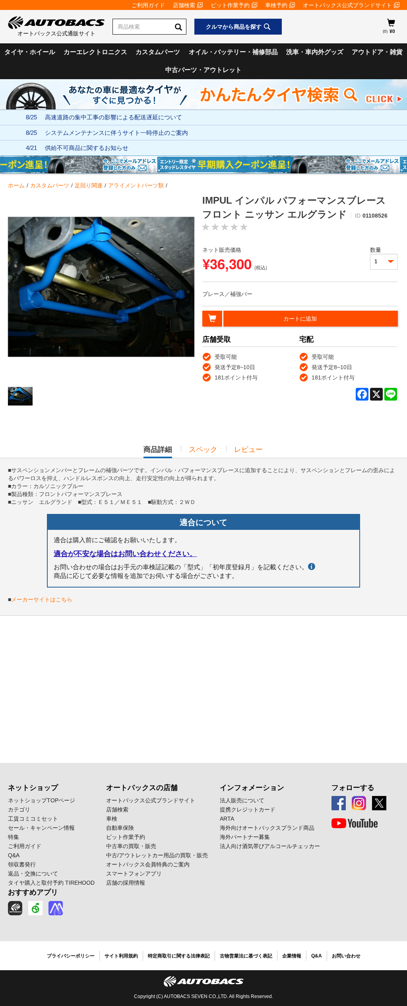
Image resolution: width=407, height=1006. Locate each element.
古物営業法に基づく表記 (246, 956)
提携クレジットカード (247, 809)
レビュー (248, 449)
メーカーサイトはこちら (41, 599)
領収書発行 (22, 864)
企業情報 (291, 956)
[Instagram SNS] (359, 803)
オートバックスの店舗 (142, 788)
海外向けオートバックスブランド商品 (267, 828)
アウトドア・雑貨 (377, 52)
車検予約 (276, 5)
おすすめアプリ (33, 892)
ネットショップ (33, 788)
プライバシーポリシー (71, 956)
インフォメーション (252, 788)
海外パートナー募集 (245, 837)
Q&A (13, 855)
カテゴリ (19, 809)
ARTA (227, 818)
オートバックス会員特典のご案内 (148, 864)
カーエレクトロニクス (95, 52)
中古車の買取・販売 (131, 846)
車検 (111, 818)
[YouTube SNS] (354, 823)
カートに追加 (300, 318)
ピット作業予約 (230, 5)
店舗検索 (184, 5)
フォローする (352, 788)
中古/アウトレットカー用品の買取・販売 (157, 855)
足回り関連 (89, 185)
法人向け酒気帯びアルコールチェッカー (270, 846)
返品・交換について (33, 873)
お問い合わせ (346, 956)
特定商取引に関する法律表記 (179, 956)
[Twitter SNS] (379, 803)
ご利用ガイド (148, 5)
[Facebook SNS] (338, 803)
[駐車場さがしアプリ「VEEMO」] (35, 908)
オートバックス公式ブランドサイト (347, 5)
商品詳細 (157, 452)
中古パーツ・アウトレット (203, 69)
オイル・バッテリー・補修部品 (233, 52)
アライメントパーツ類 (136, 185)
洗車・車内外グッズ (314, 52)
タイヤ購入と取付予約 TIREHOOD (51, 883)
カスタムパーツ (158, 52)
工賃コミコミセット (33, 818)
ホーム (16, 185)
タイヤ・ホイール (29, 52)
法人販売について (242, 800)
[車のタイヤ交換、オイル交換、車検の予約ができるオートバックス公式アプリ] (15, 908)
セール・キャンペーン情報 (41, 828)
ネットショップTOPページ (41, 800)
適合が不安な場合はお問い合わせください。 (125, 554)
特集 (13, 837)
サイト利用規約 (121, 956)
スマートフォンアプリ (134, 873)
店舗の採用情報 (125, 883)
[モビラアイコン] (55, 908)
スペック (203, 449)
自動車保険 (120, 828)
